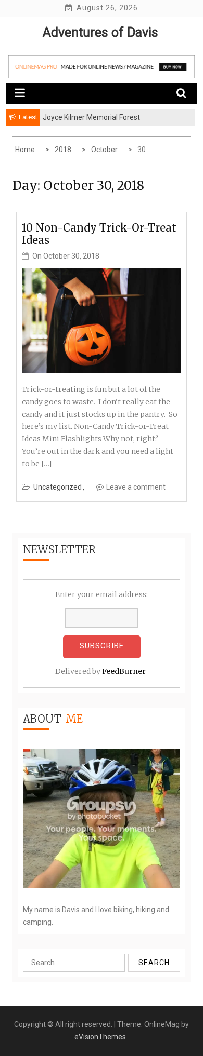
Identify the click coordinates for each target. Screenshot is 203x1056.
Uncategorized (57, 487)
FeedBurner (124, 671)
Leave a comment (136, 487)
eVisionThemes (100, 1037)
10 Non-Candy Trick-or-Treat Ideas (99, 234)
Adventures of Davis (100, 32)
